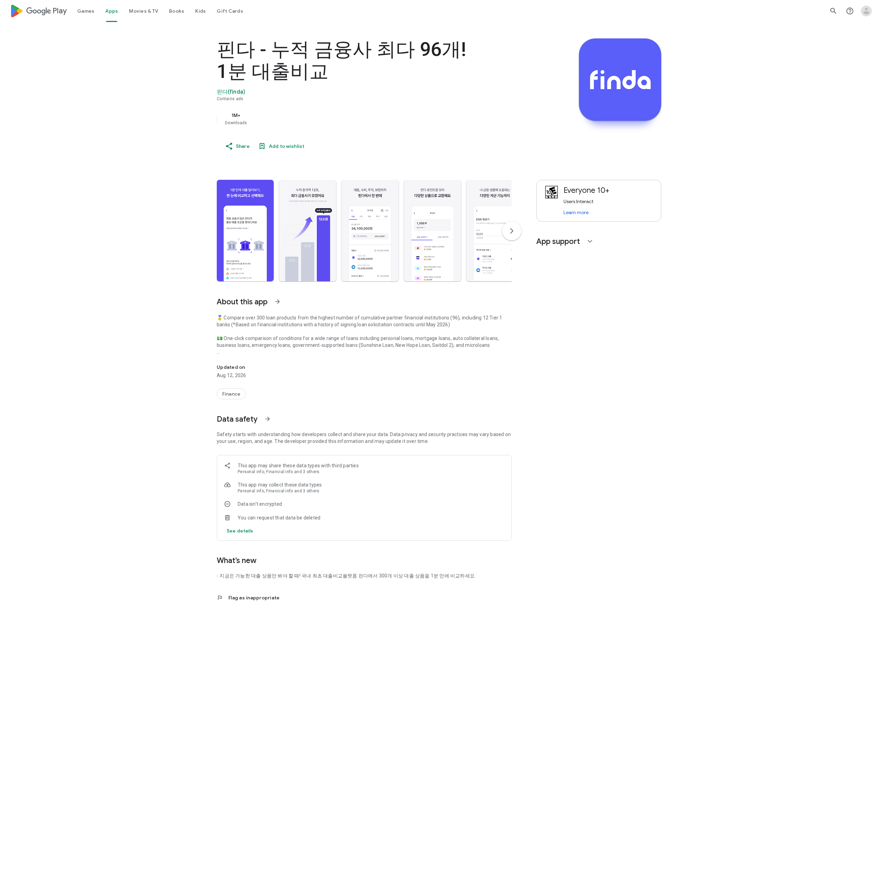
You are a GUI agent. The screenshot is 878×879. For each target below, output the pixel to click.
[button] (245, 230)
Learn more (576, 212)
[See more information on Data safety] (267, 419)
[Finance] (231, 394)
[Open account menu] (866, 11)
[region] (354, 118)
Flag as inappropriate (248, 598)
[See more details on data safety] (240, 531)
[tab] (86, 11)
